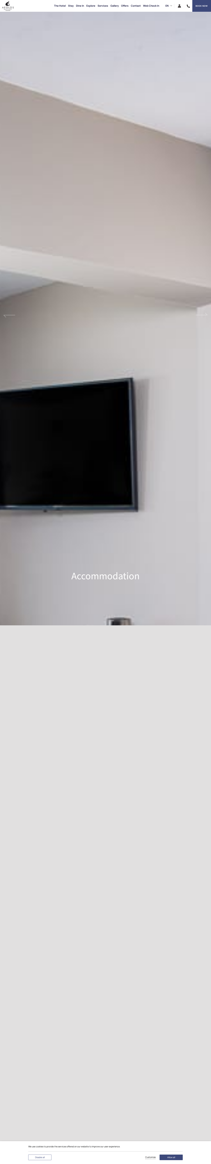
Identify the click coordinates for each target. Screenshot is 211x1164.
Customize (150, 1157)
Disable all (40, 1157)
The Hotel (60, 5)
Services (103, 5)
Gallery (114, 5)
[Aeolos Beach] (8, 6)
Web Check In (151, 5)
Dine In (80, 5)
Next (202, 315)
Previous (9, 315)
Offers (125, 5)
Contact (136, 5)
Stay (71, 5)
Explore (90, 5)
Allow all (171, 1157)
